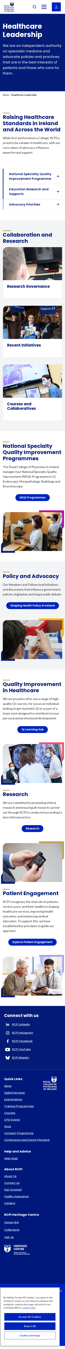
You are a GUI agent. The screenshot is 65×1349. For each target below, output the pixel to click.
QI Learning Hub (32, 729)
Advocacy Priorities (24, 204)
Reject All (30, 1326)
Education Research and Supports (29, 191)
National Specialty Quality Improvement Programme (30, 176)
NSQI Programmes (33, 498)
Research (32, 828)
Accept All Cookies (30, 1316)
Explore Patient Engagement (32, 942)
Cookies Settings (30, 1335)
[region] (30, 1316)
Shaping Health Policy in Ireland (32, 606)
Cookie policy (29, 1307)
